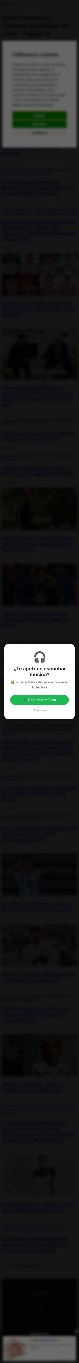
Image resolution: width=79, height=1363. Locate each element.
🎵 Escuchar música (39, 700)
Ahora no (39, 710)
